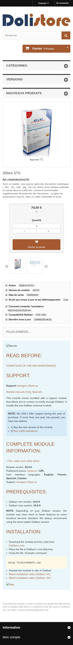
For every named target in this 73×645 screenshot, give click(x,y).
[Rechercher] (65, 35)
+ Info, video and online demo (23, 461)
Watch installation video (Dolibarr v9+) (30, 577)
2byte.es (32, 470)
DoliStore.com (17, 545)
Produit (43, 48)
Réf (5, 179)
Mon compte (11, 637)
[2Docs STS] (17, 265)
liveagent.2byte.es (28, 385)
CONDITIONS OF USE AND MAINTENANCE (31, 365)
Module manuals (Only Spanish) (24, 391)
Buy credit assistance (25, 430)
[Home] (36, 20)
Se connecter (62, 3)
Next (46, 266)
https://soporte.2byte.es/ (19, 310)
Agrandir (34, 159)
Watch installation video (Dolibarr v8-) (30, 574)
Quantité (36, 220)
